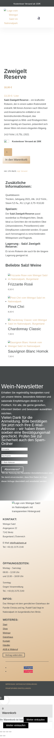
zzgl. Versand (22, 171)
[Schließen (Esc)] (10, 731)
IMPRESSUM (10, 684)
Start (5, 624)
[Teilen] (7, 731)
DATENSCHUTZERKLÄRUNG (26, 684)
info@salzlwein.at (18, 543)
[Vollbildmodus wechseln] (4, 731)
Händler (6, 645)
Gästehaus (8, 637)
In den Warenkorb (16, 159)
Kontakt (6, 641)
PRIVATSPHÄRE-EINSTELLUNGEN (18, 688)
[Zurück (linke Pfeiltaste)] (1, 735)
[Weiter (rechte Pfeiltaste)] (4, 735)
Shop (5, 628)
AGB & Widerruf (10, 649)
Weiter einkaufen (35, 719)
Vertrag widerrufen (13, 655)
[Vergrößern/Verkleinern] (1, 731)
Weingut (6, 633)
